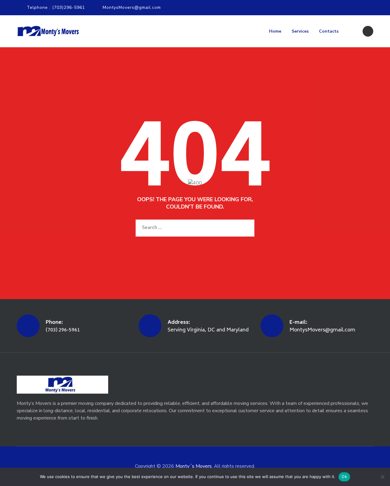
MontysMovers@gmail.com (132, 7)
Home (275, 31)
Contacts (329, 31)
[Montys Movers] (48, 31)
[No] (382, 477)
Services (300, 31)
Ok (344, 476)
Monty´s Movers (194, 466)
